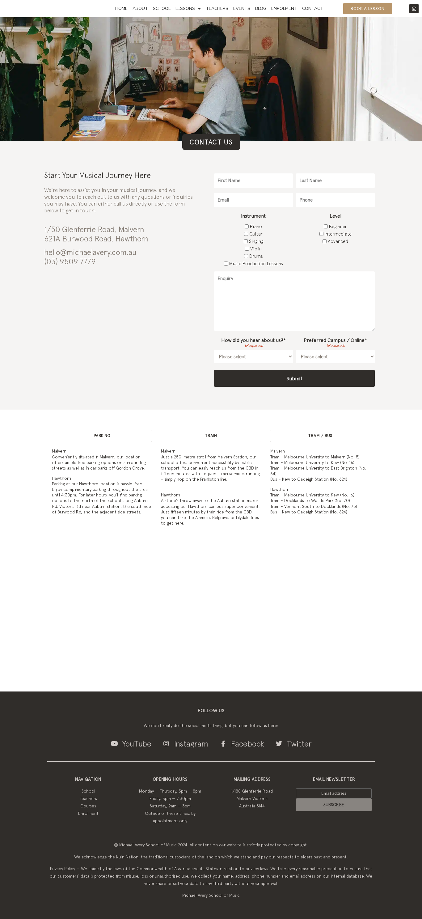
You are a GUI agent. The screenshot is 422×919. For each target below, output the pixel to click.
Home (121, 8)
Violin (256, 248)
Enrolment (284, 8)
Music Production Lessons (256, 263)
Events (241, 8)
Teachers (217, 8)
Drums (256, 256)
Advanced (338, 241)
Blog (260, 8)
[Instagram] (414, 8)
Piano (256, 226)
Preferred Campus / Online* (335, 342)
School (162, 8)
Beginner (338, 226)
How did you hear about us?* (253, 342)
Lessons (185, 8)
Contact (312, 8)
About (140, 8)
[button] (102, 436)
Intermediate (338, 234)
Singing (256, 241)
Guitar (256, 234)
